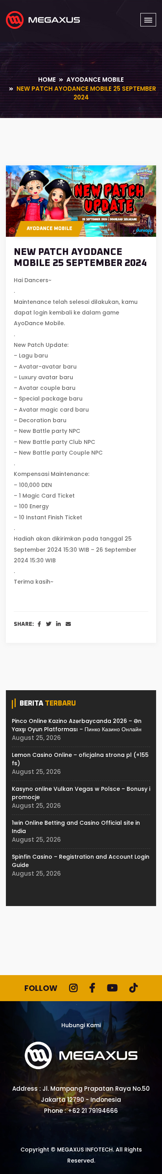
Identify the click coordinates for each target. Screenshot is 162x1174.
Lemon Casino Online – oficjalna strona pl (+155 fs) (80, 759)
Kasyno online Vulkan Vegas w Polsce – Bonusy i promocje (81, 793)
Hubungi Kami (81, 1025)
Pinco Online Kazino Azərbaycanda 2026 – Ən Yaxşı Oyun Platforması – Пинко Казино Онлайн (77, 725)
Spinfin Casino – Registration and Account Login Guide (80, 861)
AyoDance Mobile (49, 229)
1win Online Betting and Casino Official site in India (76, 827)
